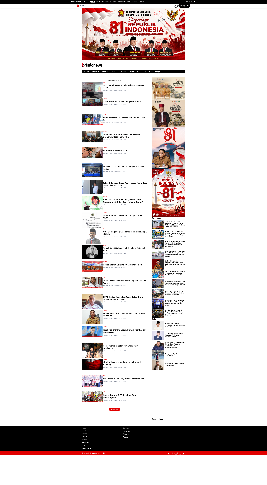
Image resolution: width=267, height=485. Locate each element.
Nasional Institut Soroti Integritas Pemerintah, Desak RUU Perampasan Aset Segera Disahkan (175, 263)
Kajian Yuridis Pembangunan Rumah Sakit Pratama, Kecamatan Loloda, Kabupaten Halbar (175, 345)
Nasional (105, 196)
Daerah (105, 71)
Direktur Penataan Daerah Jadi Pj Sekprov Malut (122, 217)
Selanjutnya (114, 409)
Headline (95, 71)
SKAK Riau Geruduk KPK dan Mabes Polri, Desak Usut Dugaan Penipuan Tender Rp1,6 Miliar (175, 244)
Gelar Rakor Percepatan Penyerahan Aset (122, 101)
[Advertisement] (62, 469)
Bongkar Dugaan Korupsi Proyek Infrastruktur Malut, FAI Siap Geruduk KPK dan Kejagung (174, 312)
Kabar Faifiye (154, 71)
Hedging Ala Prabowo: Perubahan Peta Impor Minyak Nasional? (175, 325)
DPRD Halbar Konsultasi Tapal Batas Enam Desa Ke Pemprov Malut (123, 298)
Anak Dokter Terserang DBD (116, 150)
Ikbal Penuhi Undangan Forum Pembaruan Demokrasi (124, 331)
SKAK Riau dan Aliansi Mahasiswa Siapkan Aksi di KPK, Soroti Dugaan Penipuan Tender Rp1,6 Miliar (175, 224)
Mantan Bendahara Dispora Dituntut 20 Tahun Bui (124, 119)
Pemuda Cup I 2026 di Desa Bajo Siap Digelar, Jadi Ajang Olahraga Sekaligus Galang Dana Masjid (175, 234)
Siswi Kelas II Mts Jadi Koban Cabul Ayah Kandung (122, 363)
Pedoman (126, 434)
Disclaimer (127, 431)
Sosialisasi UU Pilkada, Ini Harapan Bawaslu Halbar (123, 168)
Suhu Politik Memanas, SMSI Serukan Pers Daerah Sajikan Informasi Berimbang (175, 293)
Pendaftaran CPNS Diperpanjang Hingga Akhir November (124, 314)
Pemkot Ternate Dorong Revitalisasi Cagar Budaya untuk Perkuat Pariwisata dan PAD (121, 1)
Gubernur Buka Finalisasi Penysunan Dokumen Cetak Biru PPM (122, 135)
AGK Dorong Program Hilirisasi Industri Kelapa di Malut (125, 233)
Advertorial (134, 71)
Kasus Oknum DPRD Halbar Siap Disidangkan (119, 396)
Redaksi (153, 421)
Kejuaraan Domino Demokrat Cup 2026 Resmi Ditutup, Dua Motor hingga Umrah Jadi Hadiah (175, 303)
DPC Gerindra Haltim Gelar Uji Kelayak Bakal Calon (123, 86)
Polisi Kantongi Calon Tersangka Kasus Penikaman (121, 347)
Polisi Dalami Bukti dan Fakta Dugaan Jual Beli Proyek (124, 282)
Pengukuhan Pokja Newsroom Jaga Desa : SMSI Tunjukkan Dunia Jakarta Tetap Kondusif (175, 283)
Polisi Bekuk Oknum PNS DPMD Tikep (122, 265)
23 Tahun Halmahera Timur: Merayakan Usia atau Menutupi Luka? (174, 335)
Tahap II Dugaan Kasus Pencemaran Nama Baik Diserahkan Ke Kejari (125, 184)
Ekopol (114, 71)
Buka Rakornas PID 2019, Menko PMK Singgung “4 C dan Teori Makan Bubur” (123, 200)
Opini (144, 71)
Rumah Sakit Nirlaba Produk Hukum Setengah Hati (124, 249)
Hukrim (123, 71)
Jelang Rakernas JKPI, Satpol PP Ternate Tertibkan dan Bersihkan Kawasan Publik (175, 273)
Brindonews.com (95, 453)
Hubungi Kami (184, 5)
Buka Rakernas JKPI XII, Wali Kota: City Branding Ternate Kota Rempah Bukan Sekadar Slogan (175, 253)
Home (86, 71)
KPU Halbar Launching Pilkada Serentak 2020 (124, 378)
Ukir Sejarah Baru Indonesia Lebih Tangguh (174, 364)
